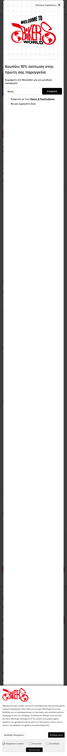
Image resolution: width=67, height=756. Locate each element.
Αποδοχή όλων (56, 735)
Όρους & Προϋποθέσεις (42, 99)
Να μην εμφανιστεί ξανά (23, 103)
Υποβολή (52, 91)
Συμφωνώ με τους (33, 99)
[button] (48, 5)
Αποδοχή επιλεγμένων (14, 735)
